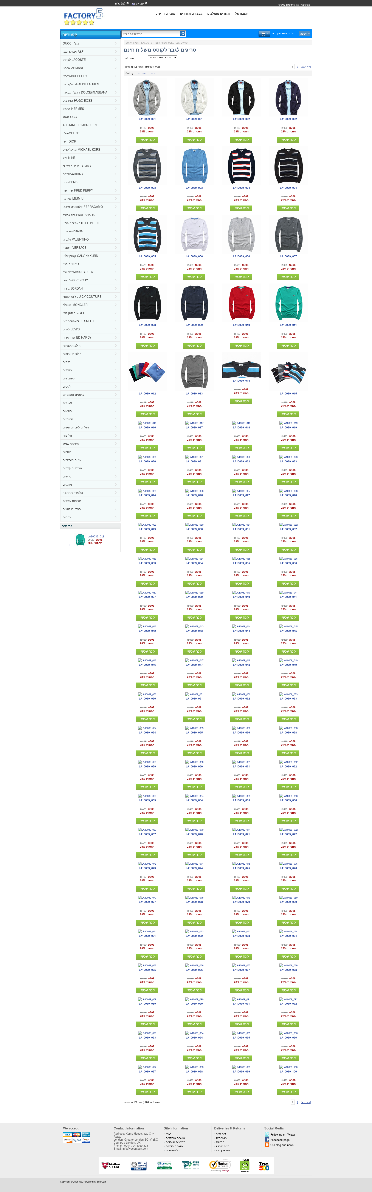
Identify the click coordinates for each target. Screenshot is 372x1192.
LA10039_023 (288, 461)
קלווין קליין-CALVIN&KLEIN (80, 255)
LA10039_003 (147, 188)
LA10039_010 (241, 325)
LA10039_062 (288, 766)
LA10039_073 (147, 868)
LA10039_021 (194, 461)
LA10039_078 (194, 902)
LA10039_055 (194, 732)
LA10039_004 (241, 188)
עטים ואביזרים (72, 460)
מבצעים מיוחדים (191, 13)
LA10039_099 (241, 1071)
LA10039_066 (288, 800)
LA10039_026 (194, 495)
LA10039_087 (241, 970)
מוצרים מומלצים (218, 13)
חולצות (67, 411)
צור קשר (221, 1134)
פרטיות (220, 1142)
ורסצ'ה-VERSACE (74, 247)
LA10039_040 (241, 597)
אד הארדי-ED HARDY (77, 337)
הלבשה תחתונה (73, 492)
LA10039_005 (147, 256)
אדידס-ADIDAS (73, 174)
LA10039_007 (288, 256)
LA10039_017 (194, 427)
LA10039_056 (241, 732)
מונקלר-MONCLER (75, 304)
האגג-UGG (70, 117)
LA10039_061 (241, 766)
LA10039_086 (194, 970)
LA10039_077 (147, 902)
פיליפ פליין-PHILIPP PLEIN (81, 223)
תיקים (66, 362)
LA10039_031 (241, 529)
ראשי (137, 42)
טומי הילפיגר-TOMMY (77, 166)
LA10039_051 (194, 698)
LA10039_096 (288, 1037)
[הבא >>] (306, 66)
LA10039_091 (241, 1003)
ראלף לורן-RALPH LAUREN (81, 84)
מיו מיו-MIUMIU (73, 198)
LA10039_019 (288, 427)
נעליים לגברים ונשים (76, 427)
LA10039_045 (288, 631)
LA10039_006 (194, 256)
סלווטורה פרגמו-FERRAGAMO (83, 206)
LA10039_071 (241, 834)
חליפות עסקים (72, 501)
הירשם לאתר (286, 4)
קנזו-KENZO (71, 264)
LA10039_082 (194, 936)
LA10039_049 (288, 665)
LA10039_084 (288, 936)
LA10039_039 (194, 597)
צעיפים (67, 402)
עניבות (67, 517)
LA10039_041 (288, 597)
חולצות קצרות (72, 345)
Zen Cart (101, 1181)
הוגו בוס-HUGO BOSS (77, 100)
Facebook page (280, 1140)
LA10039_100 (288, 1071)
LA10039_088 (288, 970)
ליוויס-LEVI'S (71, 329)
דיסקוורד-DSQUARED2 (78, 272)
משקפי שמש (71, 443)
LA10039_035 (241, 563)
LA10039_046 (147, 665)
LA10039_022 (241, 461)
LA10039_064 (194, 800)
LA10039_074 (194, 868)
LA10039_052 (241, 698)
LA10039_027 (241, 495)
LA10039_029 (147, 529)
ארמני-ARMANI (73, 68)
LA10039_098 (194, 1071)
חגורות (67, 451)
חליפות (67, 435)
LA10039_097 (147, 1071)
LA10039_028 (288, 495)
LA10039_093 (147, 1037)
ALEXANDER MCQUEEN (80, 125)
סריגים (67, 476)
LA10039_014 (241, 380)
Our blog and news (282, 1145)
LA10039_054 (147, 732)
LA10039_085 (147, 970)
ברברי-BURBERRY (75, 76)
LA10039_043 (194, 631)
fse (80, 1181)
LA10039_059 (147, 766)
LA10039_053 (288, 698)
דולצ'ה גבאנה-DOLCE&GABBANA (85, 92)
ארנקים (67, 484)
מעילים (67, 370)
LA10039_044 (241, 631)
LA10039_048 (241, 665)
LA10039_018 (241, 427)
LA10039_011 (96, 536)
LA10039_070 (194, 834)
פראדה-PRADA (73, 231)
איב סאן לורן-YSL (74, 313)
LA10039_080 (288, 902)
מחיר (153, 73)
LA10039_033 (147, 563)
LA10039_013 (194, 393)
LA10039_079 (241, 902)
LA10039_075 (241, 868)
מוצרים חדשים (165, 13)
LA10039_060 (194, 766)
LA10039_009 (194, 325)
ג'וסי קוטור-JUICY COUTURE (82, 296)
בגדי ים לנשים (72, 509)
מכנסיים (68, 419)
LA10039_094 (194, 1037)
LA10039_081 (147, 936)
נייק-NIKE (69, 157)
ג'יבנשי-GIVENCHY (75, 280)
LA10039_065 (241, 800)
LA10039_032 (288, 529)
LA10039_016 (147, 427)
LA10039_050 (147, 698)
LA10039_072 (288, 834)
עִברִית (139, 3)
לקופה (303, 33)
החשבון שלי (242, 13)
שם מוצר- (141, 73)
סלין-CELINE (71, 133)
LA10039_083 (241, 936)
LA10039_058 (288, 732)
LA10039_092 (288, 1003)
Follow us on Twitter (282, 1134)
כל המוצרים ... (174, 1150)
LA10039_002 (241, 119)
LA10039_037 (147, 597)
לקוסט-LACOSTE (74, 59)
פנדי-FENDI (70, 182)
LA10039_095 (241, 1037)
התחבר (305, 4)
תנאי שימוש (222, 1146)
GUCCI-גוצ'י (71, 43)
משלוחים (221, 1138)
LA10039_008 (147, 325)
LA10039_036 (288, 563)
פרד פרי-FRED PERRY (78, 190)
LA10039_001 (147, 119)
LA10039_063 (147, 800)
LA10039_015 (288, 393)
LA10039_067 (147, 834)
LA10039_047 (194, 665)
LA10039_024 (147, 495)
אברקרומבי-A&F (73, 51)
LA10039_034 (194, 563)
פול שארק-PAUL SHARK (79, 215)
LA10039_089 (147, 1003)
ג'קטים (67, 386)
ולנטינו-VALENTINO (76, 239)
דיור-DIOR (69, 141)
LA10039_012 (147, 393)
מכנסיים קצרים (72, 468)
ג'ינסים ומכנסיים (73, 394)
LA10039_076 (288, 868)
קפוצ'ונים (68, 378)
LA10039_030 (194, 529)
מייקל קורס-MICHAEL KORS (81, 149)
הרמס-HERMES (73, 108)
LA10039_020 (147, 461)
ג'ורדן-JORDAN (73, 288)
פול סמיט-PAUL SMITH (78, 321)
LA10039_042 (147, 631)
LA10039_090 (194, 1003)
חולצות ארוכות (72, 353)
